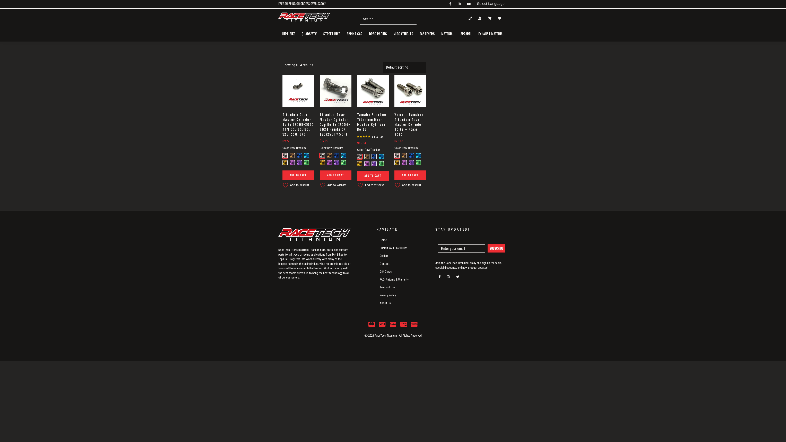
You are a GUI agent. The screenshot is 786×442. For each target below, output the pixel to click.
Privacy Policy (388, 295)
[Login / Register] (479, 18)
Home (383, 240)
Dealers (384, 256)
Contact (385, 264)
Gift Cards (386, 271)
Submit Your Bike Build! (393, 248)
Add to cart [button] (298, 175)
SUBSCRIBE (496, 248)
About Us (385, 303)
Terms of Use (387, 287)
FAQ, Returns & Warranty (394, 279)
